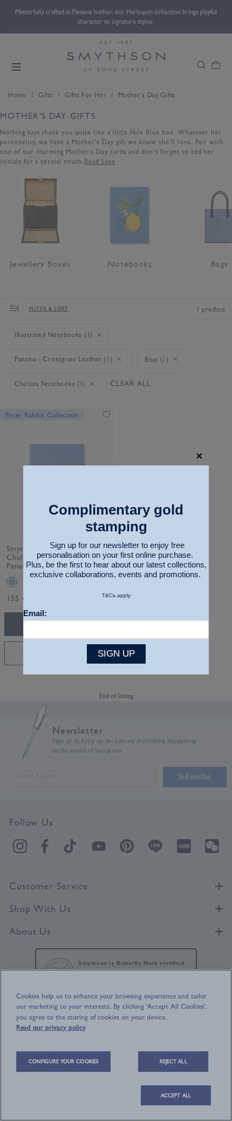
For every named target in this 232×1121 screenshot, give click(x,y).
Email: (35, 613)
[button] (199, 456)
